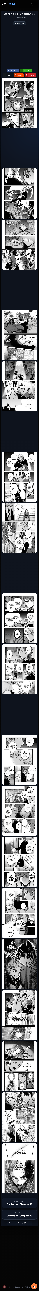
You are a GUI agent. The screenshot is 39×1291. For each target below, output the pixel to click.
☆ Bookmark (19, 23)
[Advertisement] (19, 49)
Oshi (8, 3)
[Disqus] (19, 1253)
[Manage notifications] (4, 1286)
